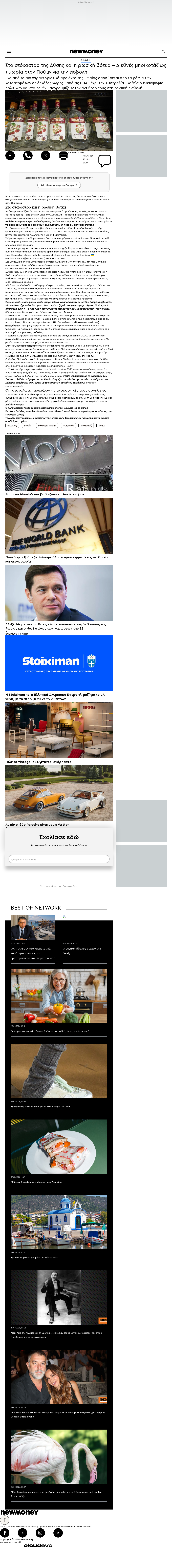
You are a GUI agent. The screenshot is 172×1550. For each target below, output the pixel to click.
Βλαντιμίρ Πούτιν (47, 425)
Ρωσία (27, 425)
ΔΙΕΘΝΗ (86, 60)
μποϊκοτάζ (86, 425)
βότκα (102, 425)
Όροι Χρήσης (7, 1526)
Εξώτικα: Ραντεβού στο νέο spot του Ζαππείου (36, 1182)
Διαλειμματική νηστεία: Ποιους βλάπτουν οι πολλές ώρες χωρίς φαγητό (50, 1031)
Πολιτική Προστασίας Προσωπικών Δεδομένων (41, 1526)
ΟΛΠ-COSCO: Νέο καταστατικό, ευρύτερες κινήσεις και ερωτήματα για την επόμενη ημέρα (33, 953)
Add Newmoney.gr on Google (57, 185)
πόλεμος (12, 425)
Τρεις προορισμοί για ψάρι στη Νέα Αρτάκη (34, 1257)
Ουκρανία (68, 425)
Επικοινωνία (84, 1526)
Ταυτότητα (72, 1526)
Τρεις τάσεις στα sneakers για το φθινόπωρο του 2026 (41, 1106)
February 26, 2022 (55, 258)
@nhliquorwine (72, 248)
